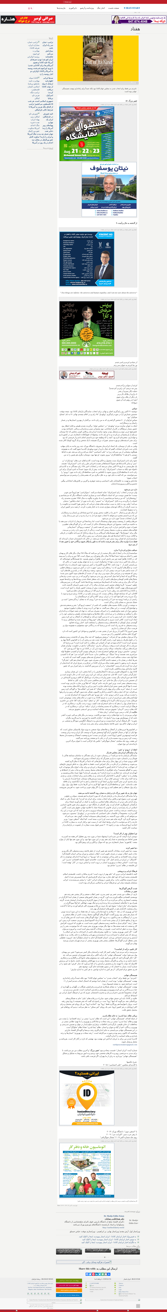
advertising (48, 1289)
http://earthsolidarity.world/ (113, 1227)
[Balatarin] (102, 1276)
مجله (43, 1285)
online (34, 1291)
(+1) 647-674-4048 (94, 1285)
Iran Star (30, 1289)
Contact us (121, 1287)
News (44, 1289)
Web (46, 1291)
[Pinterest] (93, 1276)
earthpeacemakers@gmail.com (125, 1045)
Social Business (40, 1291)
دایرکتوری (73, 8)
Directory (49, 1291)
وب (40, 1285)
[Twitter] (90, 1276)
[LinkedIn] (96, 1276)
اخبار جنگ (101, 8)
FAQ (120, 1289)
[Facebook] (87, 1276)
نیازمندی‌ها (61, 8)
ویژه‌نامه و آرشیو (87, 8)
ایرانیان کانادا (31, 1285)
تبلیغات (38, 1287)
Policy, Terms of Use (123, 1293)
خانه (139, 12)
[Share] (108, 1276)
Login (120, 1291)
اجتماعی (42, 1287)
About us (121, 1285)
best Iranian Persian (37, 1289)
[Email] (105, 1276)
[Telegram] (99, 1276)
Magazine (30, 1291)
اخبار (45, 1287)
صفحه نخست (113, 8)
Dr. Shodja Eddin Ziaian (114, 1216)
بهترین (45, 1285)
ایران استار (50, 1285)
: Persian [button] (68, 2)
